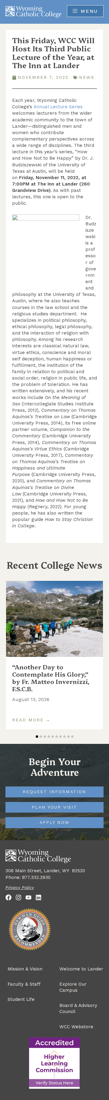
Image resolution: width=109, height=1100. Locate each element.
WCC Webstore (76, 1026)
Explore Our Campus (73, 987)
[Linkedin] (38, 897)
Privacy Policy (19, 887)
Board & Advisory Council (78, 1008)
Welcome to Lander (81, 969)
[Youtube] (28, 897)
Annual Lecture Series (58, 106)
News (86, 77)
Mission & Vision (25, 969)
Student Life (21, 999)
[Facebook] (8, 897)
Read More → (31, 720)
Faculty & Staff (24, 984)
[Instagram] (18, 897)
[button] (37, 736)
